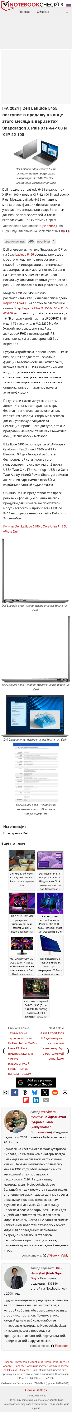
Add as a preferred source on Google (39, 1082)
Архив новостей (36, 1366)
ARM (31, 241)
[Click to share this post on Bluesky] (34, 1092)
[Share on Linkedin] (36, 1100)
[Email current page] (46, 1100)
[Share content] (5, 1092)
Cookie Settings (36, 1390)
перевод (49, 225)
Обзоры (43, 11)
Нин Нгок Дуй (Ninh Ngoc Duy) (47, 1273)
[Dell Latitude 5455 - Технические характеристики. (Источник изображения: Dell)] (36, 772)
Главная (25, 11)
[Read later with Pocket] (65, 1092)
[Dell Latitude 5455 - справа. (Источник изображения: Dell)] (36, 649)
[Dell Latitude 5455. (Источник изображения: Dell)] (35, 716)
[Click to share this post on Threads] (24, 1092)
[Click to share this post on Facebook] (14, 1092)
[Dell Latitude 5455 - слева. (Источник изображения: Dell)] (35, 570)
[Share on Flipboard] (26, 1100)
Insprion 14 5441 (14, 303)
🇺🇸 (63, 231)
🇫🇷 (68, 231)
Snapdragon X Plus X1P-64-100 (35, 308)
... (67, 11)
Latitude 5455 (24, 254)
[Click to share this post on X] (45, 1092)
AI (54, 241)
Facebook (61, 1345)
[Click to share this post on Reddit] (55, 1092)
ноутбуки (43, 241)
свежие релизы (15, 241)
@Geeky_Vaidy (57, 1255)
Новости (19, 1366)
